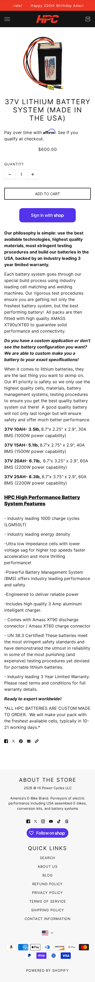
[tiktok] (59, 821)
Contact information (48, 919)
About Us (48, 866)
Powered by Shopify (47, 970)
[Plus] (32, 174)
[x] (35, 821)
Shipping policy (47, 910)
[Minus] (9, 174)
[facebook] (28, 821)
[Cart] (88, 19)
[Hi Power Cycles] (47, 19)
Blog (47, 875)
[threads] (67, 821)
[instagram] (43, 821)
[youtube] (51, 821)
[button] (37, 741)
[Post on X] (13, 741)
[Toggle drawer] (7, 19)
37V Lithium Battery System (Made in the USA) (48, 110)
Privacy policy (47, 892)
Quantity (14, 164)
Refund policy (47, 884)
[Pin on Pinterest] (21, 741)
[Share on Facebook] (6, 741)
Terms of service (47, 901)
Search (47, 858)
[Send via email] (29, 741)
